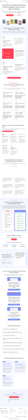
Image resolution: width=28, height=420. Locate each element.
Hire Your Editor (14, 239)
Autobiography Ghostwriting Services (21, 93)
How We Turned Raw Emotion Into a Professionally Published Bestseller (14, 298)
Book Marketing (11, 412)
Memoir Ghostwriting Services (9, 93)
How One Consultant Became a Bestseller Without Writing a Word (14, 283)
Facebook (20, 416)
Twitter (22, 416)
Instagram (17, 416)
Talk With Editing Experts (18, 15)
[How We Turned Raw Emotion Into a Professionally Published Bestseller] (14, 294)
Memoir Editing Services (8, 113)
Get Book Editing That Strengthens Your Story (14, 77)
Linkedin (25, 416)
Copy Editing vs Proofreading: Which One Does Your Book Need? (19, 364)
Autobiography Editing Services (20, 113)
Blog (19, 412)
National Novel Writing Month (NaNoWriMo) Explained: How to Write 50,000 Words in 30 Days (7, 365)
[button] (24, 264)
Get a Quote (4, 259)
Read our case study (14, 289)
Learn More (4, 99)
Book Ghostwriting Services (9, 103)
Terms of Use (25, 412)
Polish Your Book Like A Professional (8, 131)
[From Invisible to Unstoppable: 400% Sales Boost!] (14, 309)
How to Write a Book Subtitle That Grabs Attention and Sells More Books (7, 379)
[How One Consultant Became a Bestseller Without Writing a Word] (14, 279)
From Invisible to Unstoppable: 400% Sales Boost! (14, 313)
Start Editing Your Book (10, 15)
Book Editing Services (21, 103)
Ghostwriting (4, 361)
